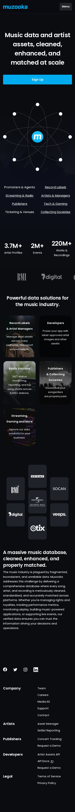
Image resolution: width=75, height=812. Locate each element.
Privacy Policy (47, 783)
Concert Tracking (50, 739)
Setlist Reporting (49, 730)
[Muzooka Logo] (15, 6)
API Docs (43, 761)
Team (42, 688)
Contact (43, 715)
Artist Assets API (49, 754)
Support (43, 708)
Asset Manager (48, 724)
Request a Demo (49, 746)
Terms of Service (49, 776)
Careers (43, 695)
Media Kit (44, 702)
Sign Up (37, 79)
